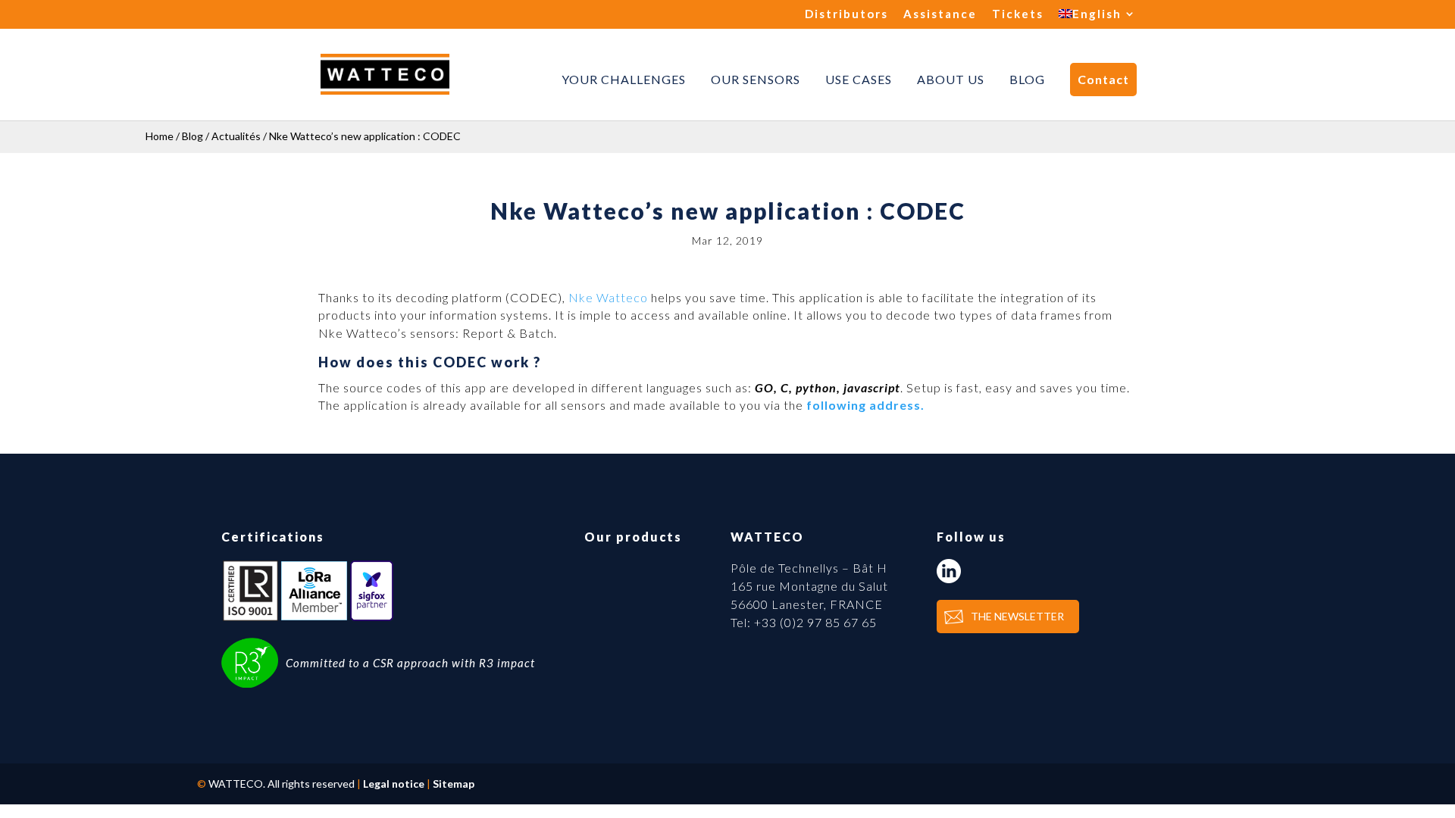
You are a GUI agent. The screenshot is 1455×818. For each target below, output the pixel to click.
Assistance (940, 14)
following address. (865, 405)
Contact (1103, 79)
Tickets (1018, 14)
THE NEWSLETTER (1017, 616)
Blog (1027, 79)
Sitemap (453, 783)
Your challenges (624, 79)
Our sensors (755, 79)
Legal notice (393, 783)
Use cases (858, 79)
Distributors (846, 14)
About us (950, 79)
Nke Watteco (608, 297)
